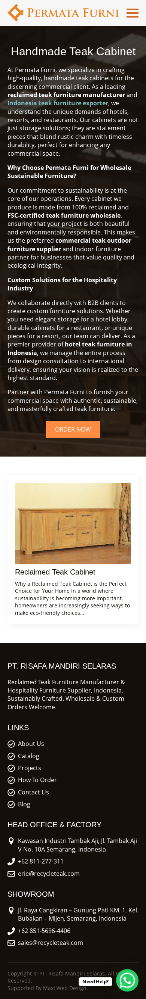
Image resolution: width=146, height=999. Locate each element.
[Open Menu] (133, 13)
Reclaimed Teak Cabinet (55, 572)
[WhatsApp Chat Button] (127, 980)
